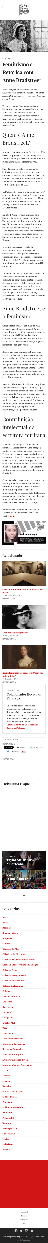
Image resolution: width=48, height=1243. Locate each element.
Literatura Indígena (12, 1054)
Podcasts (7, 1102)
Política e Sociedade (12, 1107)
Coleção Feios (9, 970)
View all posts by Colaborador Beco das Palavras (22, 726)
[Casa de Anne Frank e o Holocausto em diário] (24, 573)
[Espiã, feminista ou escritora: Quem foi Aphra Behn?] (24, 657)
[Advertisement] (24, 1184)
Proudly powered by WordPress (16, 1236)
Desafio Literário (11, 996)
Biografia (7, 938)
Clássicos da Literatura (14, 954)
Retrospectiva (9, 1128)
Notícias (6, 1086)
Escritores (7, 1006)
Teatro (5, 1139)
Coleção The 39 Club (13, 980)
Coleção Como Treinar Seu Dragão (20, 964)
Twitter (24, 1216)
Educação (7, 1001)
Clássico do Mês (10, 948)
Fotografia (7, 1017)
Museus (6, 1075)
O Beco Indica (9, 1096)
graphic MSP (8, 1022)
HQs (4, 1028)
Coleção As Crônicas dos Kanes (18, 959)
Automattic (25, 1240)
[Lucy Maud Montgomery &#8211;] (24, 617)
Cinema (6, 943)
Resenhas (7, 1123)
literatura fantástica (12, 1049)
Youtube (24, 1224)
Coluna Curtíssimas (12, 985)
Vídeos (6, 1149)
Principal (7, 1112)
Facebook (24, 1212)
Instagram (24, 1220)
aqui (12, 515)
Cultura (6, 991)
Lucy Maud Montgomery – (15, 632)
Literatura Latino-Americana (17, 1065)
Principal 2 (7, 58)
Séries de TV (8, 1133)
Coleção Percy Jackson (14, 975)
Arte (4, 917)
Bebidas (6, 927)
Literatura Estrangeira (13, 1043)
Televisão (7, 1144)
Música (6, 1080)
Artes (5, 922)
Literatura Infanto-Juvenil (15, 1059)
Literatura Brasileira (12, 1038)
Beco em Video (10, 933)
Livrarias (7, 1070)
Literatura (7, 1033)
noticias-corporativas (13, 1091)
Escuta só (7, 1012)
